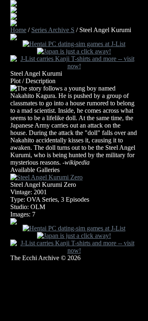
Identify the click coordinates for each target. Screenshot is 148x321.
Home (18, 29)
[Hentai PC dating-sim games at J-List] (74, 43)
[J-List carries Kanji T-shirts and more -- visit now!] (74, 66)
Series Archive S (52, 29)
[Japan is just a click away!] (74, 51)
